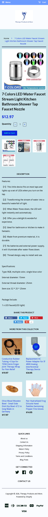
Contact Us (24, 442)
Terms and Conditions (24, 456)
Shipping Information (24, 446)
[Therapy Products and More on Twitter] (17, 472)
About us (24, 439)
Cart (44, 2)
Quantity (6, 124)
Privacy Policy (24, 453)
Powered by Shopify (24, 497)
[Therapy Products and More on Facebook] (24, 472)
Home (6, 38)
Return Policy (24, 449)
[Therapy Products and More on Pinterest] (31, 472)
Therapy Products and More (31, 494)
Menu (7, 2)
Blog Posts (24, 460)
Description (23, 174)
